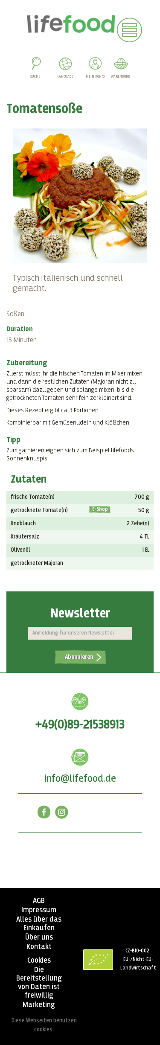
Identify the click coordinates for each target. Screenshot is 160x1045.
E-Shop (100, 509)
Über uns (39, 937)
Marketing (39, 1005)
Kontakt (39, 947)
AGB (39, 901)
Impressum (38, 910)
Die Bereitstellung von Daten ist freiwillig (39, 982)
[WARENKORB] (120, 65)
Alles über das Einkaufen (38, 924)
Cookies (39, 960)
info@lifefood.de (80, 779)
